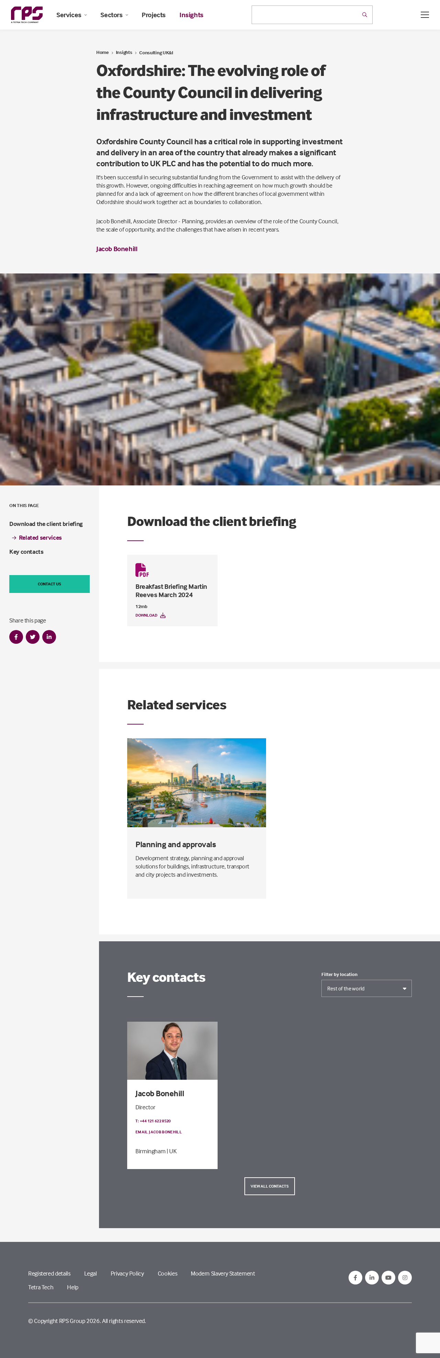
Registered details (49, 1273)
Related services (40, 537)
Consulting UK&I (156, 52)
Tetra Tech (40, 1287)
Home (102, 52)
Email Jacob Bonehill (158, 1131)
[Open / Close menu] (425, 15)
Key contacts (26, 551)
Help (72, 1287)
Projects (154, 15)
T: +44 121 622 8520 (153, 1120)
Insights (191, 15)
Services (68, 15)
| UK (172, 1151)
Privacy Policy (127, 1273)
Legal (90, 1273)
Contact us (49, 583)
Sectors (111, 15)
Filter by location (339, 974)
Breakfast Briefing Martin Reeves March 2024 (171, 590)
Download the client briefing (46, 524)
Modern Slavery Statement (223, 1273)
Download (146, 615)
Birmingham (150, 1151)
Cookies (167, 1273)
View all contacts (270, 1186)
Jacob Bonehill (116, 248)
